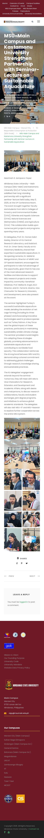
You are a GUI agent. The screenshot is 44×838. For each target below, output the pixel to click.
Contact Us (14, 6)
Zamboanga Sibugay (13, 764)
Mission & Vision (11, 655)
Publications (25, 11)
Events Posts (18, 110)
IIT (5, 768)
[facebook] (4, 832)
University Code (11, 661)
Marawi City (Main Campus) (17, 735)
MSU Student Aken (30, 8)
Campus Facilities (33, 3)
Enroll (23, 6)
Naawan (8, 777)
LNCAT (7, 760)
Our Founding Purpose (14, 658)
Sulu (6, 772)
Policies (15, 11)
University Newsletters (33, 14)
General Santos (11, 748)
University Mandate (13, 664)
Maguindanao (10, 756)
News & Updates (18, 113)
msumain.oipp (13, 92)
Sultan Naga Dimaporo (14, 740)
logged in (23, 602)
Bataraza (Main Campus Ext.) (17, 752)
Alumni (5, 3)
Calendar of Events (17, 3)
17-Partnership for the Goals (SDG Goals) (20, 105)
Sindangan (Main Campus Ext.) (18, 744)
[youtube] (9, 832)
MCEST (7, 785)
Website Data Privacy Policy (17, 667)
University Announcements (12, 14)
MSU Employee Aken (13, 8)
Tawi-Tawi (9, 781)
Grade (29, 6)
